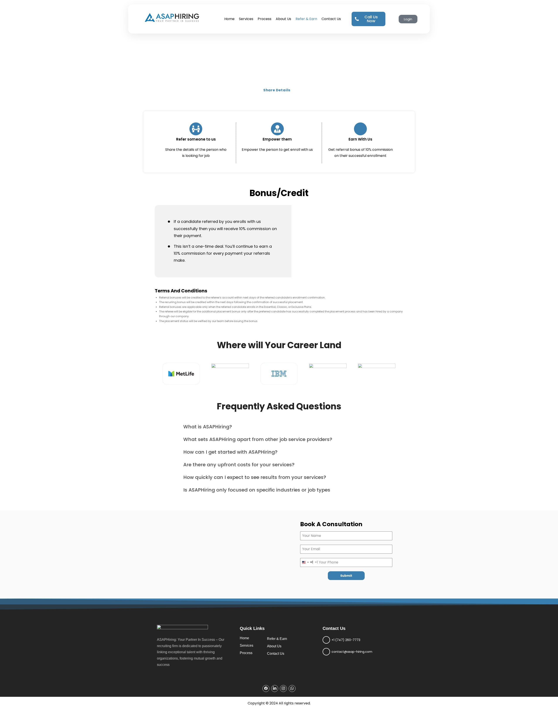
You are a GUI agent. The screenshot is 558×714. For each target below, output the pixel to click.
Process (264, 18)
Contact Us (331, 18)
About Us (283, 18)
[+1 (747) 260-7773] (326, 640)
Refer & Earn (306, 18)
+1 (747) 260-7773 (346, 640)
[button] (279, 427)
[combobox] (306, 562)
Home (229, 18)
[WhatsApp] (292, 688)
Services (246, 18)
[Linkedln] (274, 688)
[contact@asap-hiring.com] (326, 651)
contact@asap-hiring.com (352, 652)
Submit (346, 575)
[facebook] (265, 688)
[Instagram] (283, 688)
